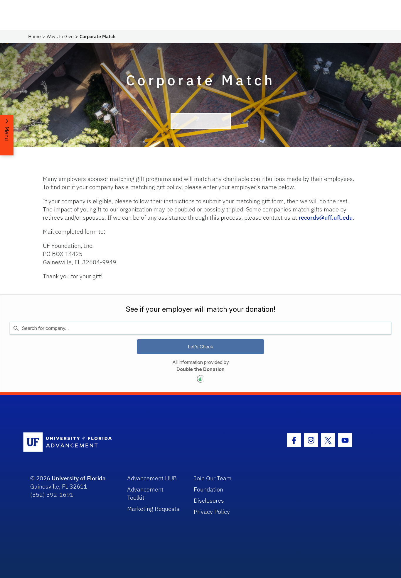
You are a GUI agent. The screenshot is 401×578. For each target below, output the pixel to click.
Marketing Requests (153, 509)
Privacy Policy (212, 512)
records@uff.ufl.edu (326, 217)
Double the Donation (200, 369)
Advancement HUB (152, 478)
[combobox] (200, 328)
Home (34, 36)
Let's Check (200, 347)
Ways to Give (60, 36)
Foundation (208, 489)
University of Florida (79, 478)
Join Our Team (213, 478)
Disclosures (209, 500)
